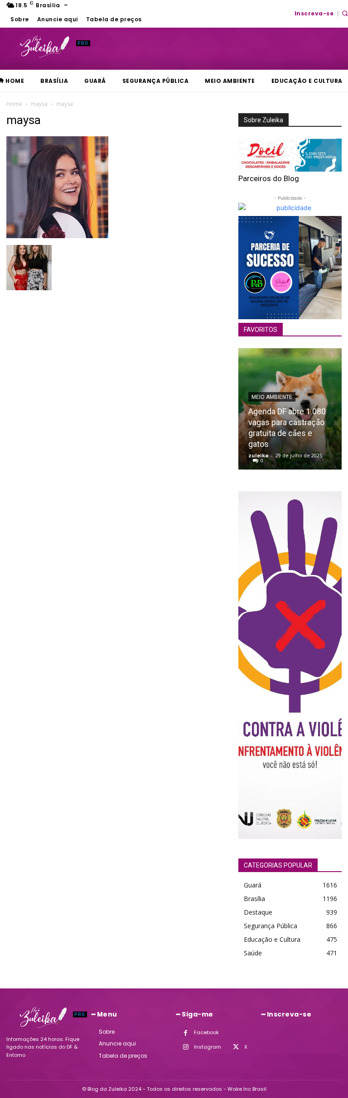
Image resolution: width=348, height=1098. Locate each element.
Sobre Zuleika (263, 120)
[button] (345, 13)
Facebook (206, 1032)
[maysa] (57, 236)
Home (14, 104)
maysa (39, 104)
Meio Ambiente (271, 397)
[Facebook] (185, 1033)
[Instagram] (185, 1047)
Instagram (207, 1046)
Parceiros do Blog (268, 178)
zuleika (258, 455)
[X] (236, 1047)
